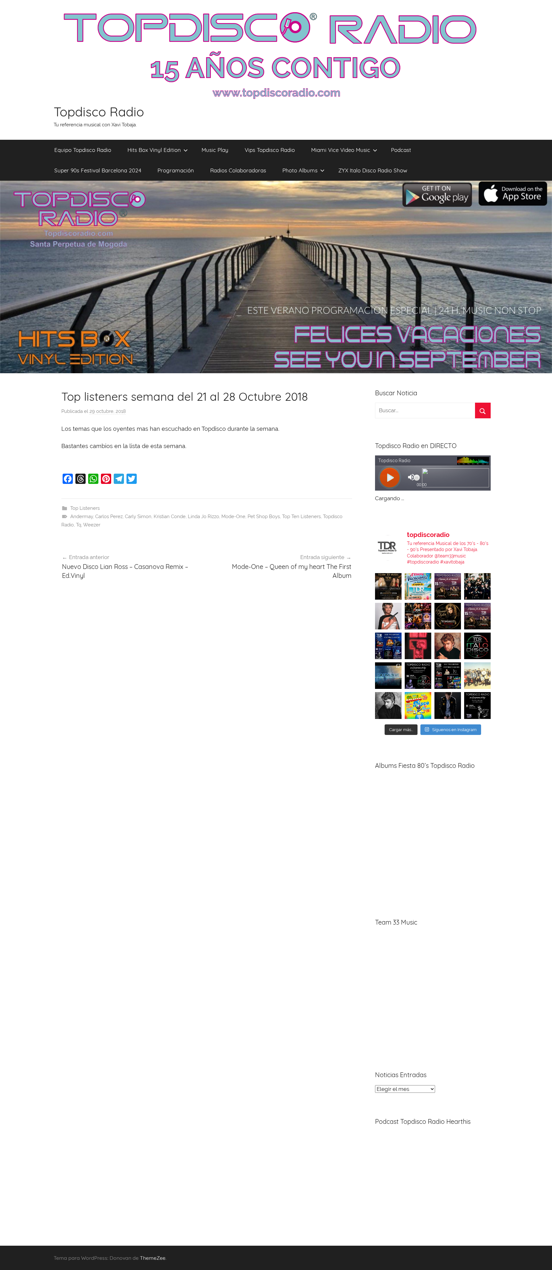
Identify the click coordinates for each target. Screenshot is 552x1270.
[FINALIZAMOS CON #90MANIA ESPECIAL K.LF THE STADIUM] (418, 646)
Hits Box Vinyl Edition (154, 149)
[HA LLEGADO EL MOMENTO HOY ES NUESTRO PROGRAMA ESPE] (477, 616)
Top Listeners (85, 508)
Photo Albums (300, 170)
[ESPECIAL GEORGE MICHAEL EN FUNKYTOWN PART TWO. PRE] (447, 646)
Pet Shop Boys (264, 516)
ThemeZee (152, 1258)
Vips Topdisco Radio (270, 149)
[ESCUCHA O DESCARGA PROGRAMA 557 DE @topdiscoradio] (447, 675)
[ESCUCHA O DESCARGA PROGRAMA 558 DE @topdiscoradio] (388, 646)
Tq (78, 525)
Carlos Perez (109, 516)
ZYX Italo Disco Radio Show (372, 170)
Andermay (81, 516)
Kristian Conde (170, 516)
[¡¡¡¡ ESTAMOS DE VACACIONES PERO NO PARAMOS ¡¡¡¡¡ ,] (388, 586)
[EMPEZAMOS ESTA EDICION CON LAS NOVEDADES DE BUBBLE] (447, 705)
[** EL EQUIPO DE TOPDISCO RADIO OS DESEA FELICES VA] (418, 586)
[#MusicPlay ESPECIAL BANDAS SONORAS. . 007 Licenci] (418, 616)
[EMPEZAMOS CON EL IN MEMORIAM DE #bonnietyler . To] (447, 616)
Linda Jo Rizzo (203, 516)
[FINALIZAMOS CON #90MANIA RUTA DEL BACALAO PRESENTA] (477, 675)
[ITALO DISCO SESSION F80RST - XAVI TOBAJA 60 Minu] (477, 646)
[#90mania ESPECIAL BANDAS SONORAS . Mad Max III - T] (477, 586)
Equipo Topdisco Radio (82, 149)
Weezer (91, 525)
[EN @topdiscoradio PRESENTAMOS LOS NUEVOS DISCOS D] (418, 675)
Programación (175, 170)
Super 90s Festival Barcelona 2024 (97, 170)
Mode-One (233, 516)
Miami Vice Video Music (340, 149)
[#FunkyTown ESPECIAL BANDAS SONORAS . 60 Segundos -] (388, 616)
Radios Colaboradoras (238, 170)
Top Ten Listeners (301, 516)
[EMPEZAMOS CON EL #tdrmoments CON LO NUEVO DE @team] (388, 675)
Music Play (215, 149)
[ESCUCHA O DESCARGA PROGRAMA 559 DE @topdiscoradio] (447, 586)
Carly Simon (138, 516)
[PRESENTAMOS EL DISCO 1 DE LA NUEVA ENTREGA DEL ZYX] (418, 705)
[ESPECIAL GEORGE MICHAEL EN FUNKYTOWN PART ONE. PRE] (388, 705)
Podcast (401, 149)
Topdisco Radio (99, 112)
